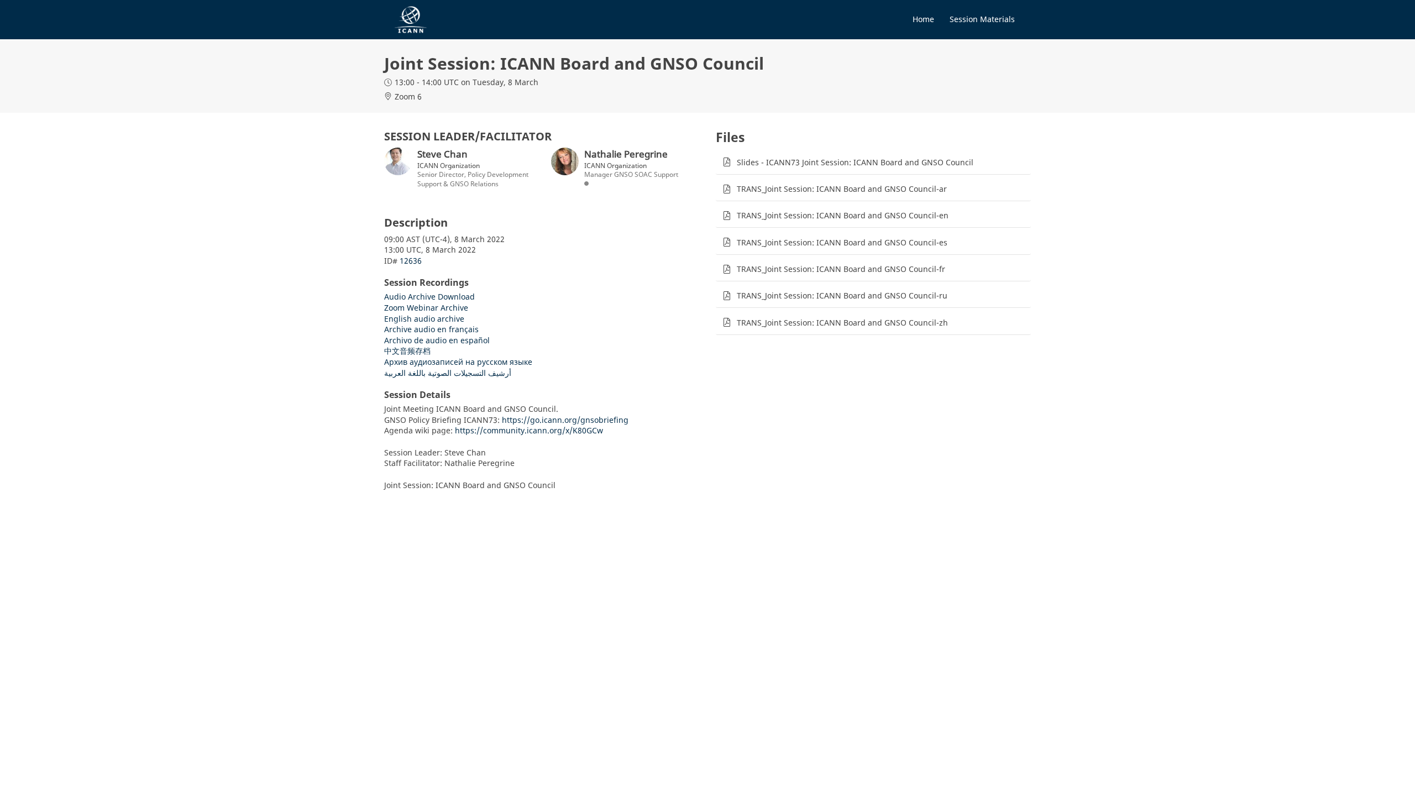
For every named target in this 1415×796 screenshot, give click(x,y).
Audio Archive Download (429, 296)
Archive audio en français (431, 329)
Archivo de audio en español (437, 340)
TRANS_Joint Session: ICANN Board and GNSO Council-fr (841, 269)
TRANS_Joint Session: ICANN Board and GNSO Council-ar (842, 189)
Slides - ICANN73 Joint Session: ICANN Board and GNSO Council (855, 162)
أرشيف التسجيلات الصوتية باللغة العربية (447, 373)
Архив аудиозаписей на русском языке (458, 362)
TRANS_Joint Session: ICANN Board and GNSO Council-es (842, 242)
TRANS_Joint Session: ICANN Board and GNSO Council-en (842, 215)
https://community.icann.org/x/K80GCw (529, 430)
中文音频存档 (407, 350)
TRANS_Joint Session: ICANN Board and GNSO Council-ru (842, 295)
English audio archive (424, 318)
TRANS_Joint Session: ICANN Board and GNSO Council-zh (842, 322)
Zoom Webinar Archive (426, 307)
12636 (411, 260)
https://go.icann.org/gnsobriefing (565, 420)
